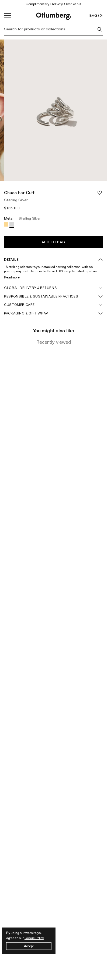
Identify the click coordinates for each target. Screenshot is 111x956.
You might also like (53, 330)
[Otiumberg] (53, 15)
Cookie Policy (34, 938)
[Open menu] (7, 15)
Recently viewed (53, 342)
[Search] (100, 29)
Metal (22, 218)
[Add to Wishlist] (99, 193)
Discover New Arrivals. (53, 4)
